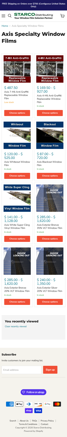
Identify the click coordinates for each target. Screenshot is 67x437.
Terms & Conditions (28, 424)
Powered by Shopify (33, 431)
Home (5, 26)
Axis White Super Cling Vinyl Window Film (17, 226)
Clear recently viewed (16, 326)
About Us (24, 420)
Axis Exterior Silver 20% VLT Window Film (49, 289)
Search (13, 420)
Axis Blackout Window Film (49, 163)
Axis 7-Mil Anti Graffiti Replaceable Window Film (16, 95)
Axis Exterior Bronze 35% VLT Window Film (49, 226)
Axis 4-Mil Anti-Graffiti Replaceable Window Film (49, 99)
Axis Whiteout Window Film (17, 163)
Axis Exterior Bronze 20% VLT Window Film (17, 289)
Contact (44, 424)
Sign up (50, 370)
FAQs (34, 420)
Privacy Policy (47, 420)
